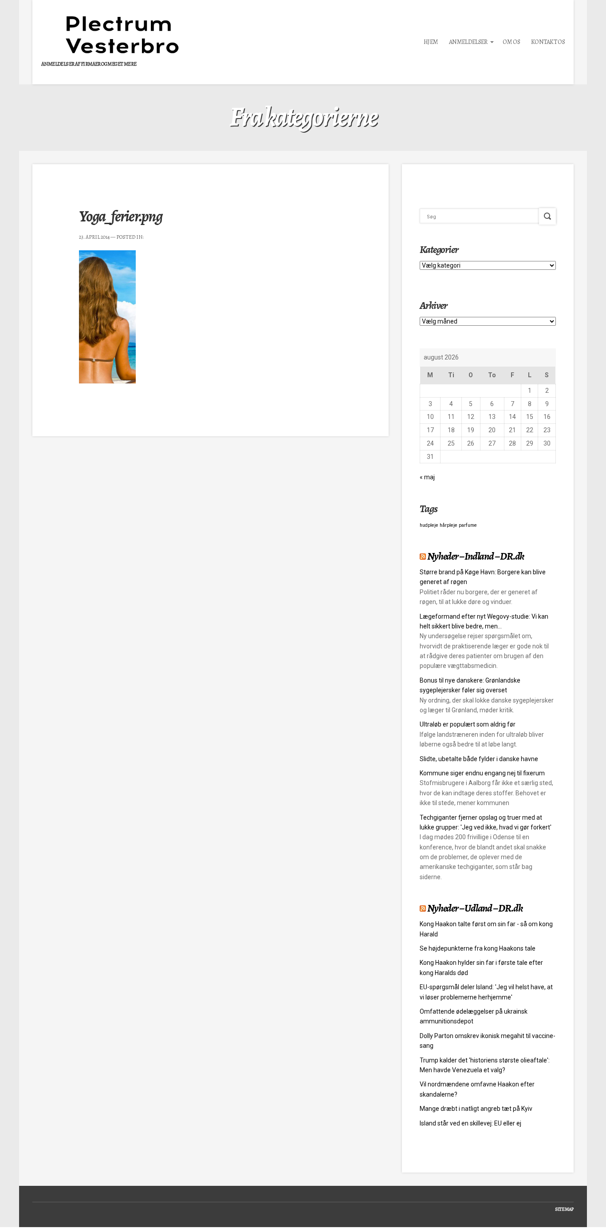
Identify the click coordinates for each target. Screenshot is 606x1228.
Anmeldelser (468, 42)
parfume (468, 525)
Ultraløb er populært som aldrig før (467, 724)
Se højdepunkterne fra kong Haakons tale (477, 948)
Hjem (431, 42)
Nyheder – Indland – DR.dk (475, 556)
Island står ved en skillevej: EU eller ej (470, 1123)
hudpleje (429, 525)
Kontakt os (548, 42)
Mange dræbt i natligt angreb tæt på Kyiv (476, 1108)
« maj (427, 477)
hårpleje (448, 525)
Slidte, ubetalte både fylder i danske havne (479, 758)
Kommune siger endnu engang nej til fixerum (482, 773)
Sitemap (564, 1209)
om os (511, 42)
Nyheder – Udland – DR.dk (474, 908)
